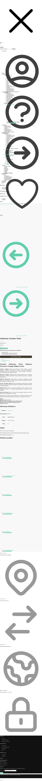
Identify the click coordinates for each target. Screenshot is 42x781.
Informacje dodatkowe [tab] (6, 360)
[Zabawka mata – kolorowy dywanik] (15, 120)
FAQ (3, 750)
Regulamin (4, 748)
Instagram (4, 199)
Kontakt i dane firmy (5, 747)
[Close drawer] (0, 43)
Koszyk (3, 132)
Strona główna (2, 203)
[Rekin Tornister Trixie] (10, 493)
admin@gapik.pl (3, 761)
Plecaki (14, 203)
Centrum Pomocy (5, 188)
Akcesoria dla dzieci (9, 203)
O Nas (3, 738)
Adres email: (2, 770)
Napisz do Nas (2, 193)
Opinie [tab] (3, 361)
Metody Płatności (5, 739)
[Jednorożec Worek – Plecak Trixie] (10, 474)
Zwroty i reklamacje (3, 764)
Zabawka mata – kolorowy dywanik (13, 121)
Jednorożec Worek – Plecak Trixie (8, 475)
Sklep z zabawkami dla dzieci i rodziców (13, 774)
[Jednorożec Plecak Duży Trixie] (10, 549)
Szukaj (13, 48)
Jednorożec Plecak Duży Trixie (7, 550)
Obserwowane (4, 173)
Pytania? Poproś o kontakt (16, 356)
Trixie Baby (10, 410)
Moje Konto (4, 50)
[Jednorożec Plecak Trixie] (10, 456)
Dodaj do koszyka (3, 348)
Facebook (4, 198)
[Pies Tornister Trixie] (10, 530)
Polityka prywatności (5, 741)
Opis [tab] (3, 359)
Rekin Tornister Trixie (6, 494)
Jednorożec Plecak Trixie (6, 457)
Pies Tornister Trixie (6, 531)
